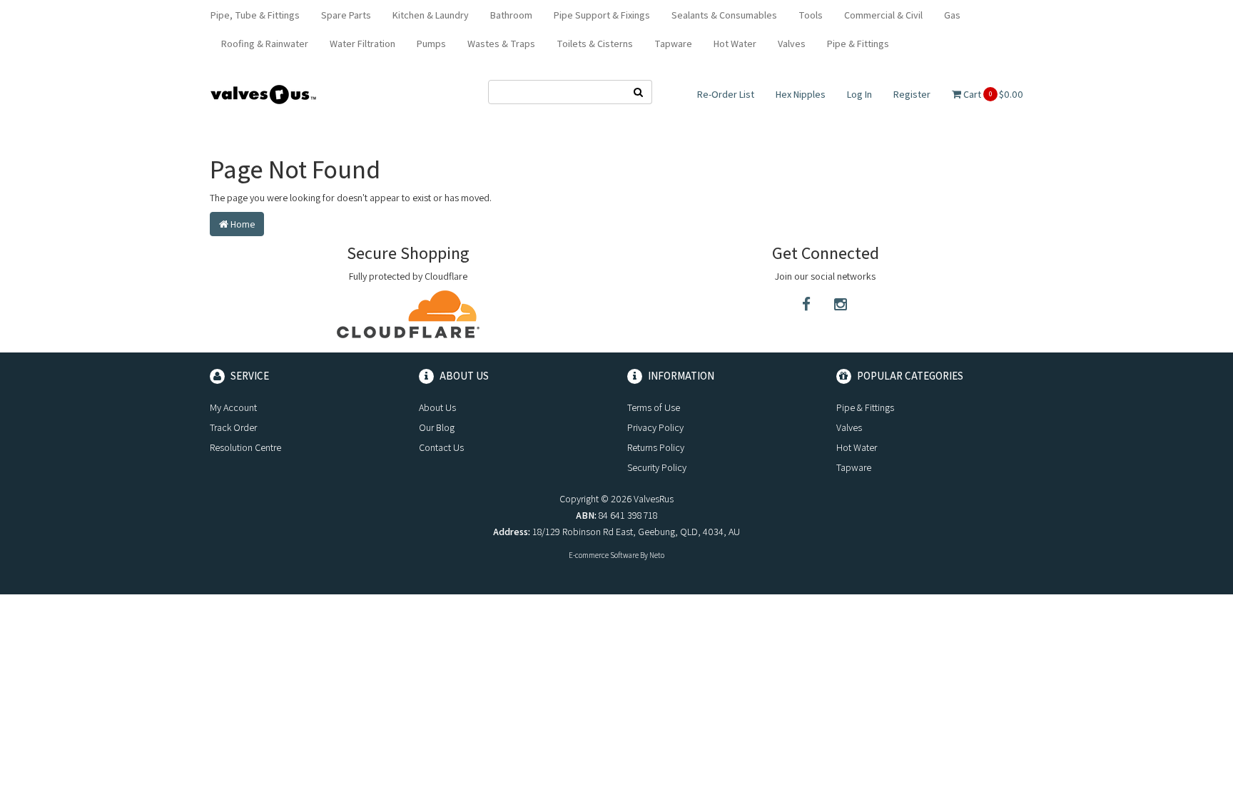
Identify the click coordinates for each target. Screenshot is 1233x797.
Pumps (431, 43)
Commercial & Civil (883, 15)
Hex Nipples (801, 94)
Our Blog (437, 427)
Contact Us (441, 447)
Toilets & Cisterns (595, 43)
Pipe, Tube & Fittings (255, 15)
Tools (810, 15)
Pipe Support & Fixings (602, 15)
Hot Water (735, 43)
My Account (233, 407)
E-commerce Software (604, 555)
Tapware (673, 43)
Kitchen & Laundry (430, 15)
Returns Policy (655, 447)
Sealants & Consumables (724, 15)
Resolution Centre (245, 447)
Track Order (233, 427)
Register (911, 94)
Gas (952, 15)
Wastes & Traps (501, 43)
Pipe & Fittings (858, 43)
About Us (437, 407)
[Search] (638, 92)
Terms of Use (653, 407)
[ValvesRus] (263, 93)
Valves (792, 43)
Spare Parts (346, 15)
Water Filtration (362, 43)
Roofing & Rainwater (264, 43)
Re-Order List (725, 94)
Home (241, 224)
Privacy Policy (655, 427)
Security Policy (656, 467)
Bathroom (511, 15)
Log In (859, 94)
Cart (992, 94)
